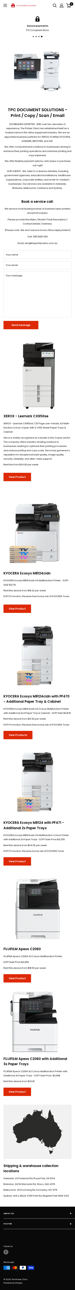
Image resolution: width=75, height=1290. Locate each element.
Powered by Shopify (12, 1282)
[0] (68, 5)
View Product (17, 477)
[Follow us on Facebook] (5, 1252)
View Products (18, 735)
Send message (21, 325)
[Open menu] (5, 5)
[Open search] (55, 5)
